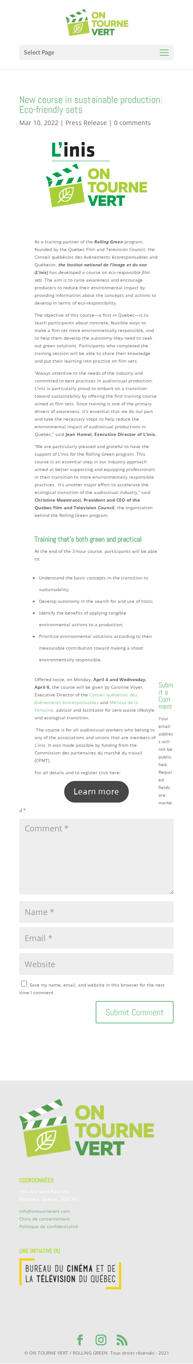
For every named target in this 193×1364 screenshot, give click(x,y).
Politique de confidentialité (48, 1226)
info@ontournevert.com (44, 1211)
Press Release (86, 122)
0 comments (132, 122)
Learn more (96, 791)
